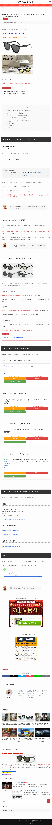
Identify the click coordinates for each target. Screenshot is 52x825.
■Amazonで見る (6, 772)
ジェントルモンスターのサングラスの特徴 (18, 115)
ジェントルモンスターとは (14, 112)
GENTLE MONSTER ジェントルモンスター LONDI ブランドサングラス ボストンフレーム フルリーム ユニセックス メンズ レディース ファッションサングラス (30, 461)
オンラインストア (12, 125)
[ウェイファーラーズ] (26, 2)
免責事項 (25, 820)
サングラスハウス (31, 790)
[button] (6, 676)
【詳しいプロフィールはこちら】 (26, 690)
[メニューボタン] (2, 2)
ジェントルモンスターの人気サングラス (16, 117)
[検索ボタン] (50, 2)
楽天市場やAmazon (13, 123)
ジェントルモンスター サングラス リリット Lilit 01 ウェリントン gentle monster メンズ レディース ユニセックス (29, 400)
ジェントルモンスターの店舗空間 (16, 113)
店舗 (10, 121)
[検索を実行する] (48, 801)
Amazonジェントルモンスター (11, 534)
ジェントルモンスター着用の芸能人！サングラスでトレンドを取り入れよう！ (23, 576)
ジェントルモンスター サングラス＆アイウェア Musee (25, 366)
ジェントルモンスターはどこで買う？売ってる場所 (18, 120)
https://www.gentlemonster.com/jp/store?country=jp (16, 519)
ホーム (11, 820)
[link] (19, 699)
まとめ (8, 127)
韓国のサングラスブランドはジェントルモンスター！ (19, 110)
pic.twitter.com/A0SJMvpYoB (36, 172)
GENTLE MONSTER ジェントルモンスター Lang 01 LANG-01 (27, 429)
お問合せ (40, 820)
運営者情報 (35, 820)
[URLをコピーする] (46, 676)
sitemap (30, 820)
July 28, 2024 (28, 175)
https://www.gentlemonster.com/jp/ (12, 546)
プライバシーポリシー (18, 820)
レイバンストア (20, 782)
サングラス (6, 669)
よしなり (9, 697)
